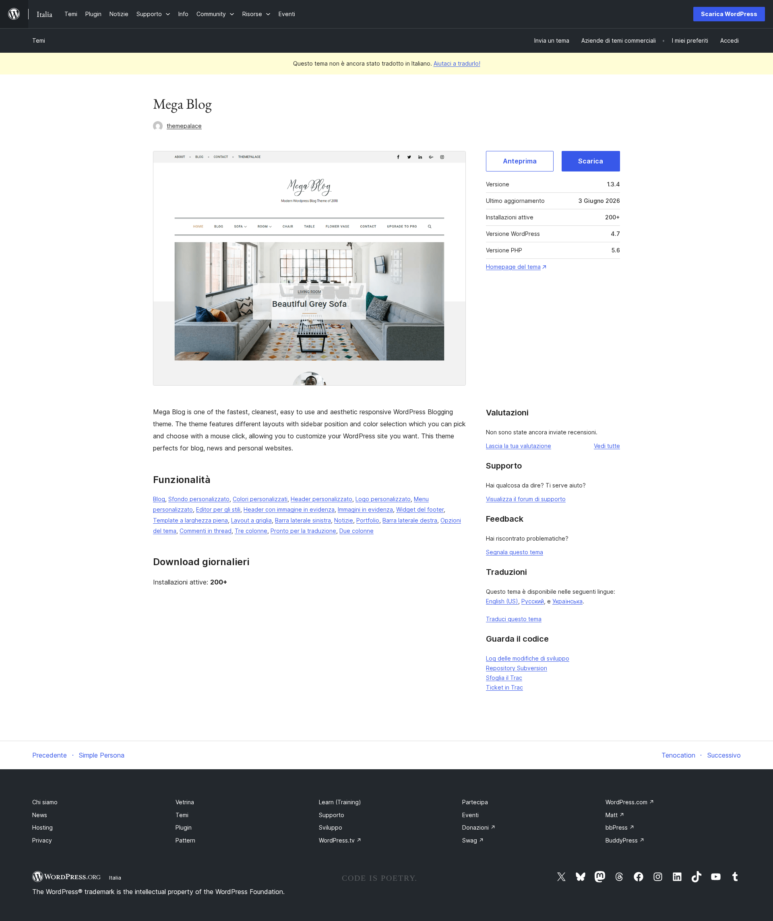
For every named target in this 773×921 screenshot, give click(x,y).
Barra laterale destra (409, 520)
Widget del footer (420, 509)
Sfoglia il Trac (504, 677)
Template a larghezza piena (190, 520)
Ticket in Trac (504, 687)
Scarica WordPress (729, 13)
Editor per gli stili (218, 509)
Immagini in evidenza (365, 509)
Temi (38, 40)
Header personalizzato (321, 499)
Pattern (185, 840)
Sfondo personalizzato (198, 499)
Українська (567, 601)
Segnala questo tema (514, 552)
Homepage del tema (513, 266)
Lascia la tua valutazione (518, 445)
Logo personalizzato (383, 499)
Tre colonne (251, 530)
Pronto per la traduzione (303, 530)
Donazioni (479, 827)
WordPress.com (630, 802)
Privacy (42, 840)
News (39, 815)
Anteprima (520, 161)
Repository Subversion (516, 668)
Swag (473, 840)
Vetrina (185, 802)
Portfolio (367, 520)
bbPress (620, 827)
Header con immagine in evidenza (289, 509)
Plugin (184, 827)
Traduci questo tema (514, 618)
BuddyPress (625, 840)
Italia (115, 877)
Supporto (331, 815)
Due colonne (356, 530)
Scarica (590, 161)
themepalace (184, 125)
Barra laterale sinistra (303, 520)
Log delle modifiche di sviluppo (527, 658)
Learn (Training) (340, 802)
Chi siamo (45, 802)
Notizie (343, 520)
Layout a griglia (251, 520)
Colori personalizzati (260, 499)
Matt (615, 815)
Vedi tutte (607, 445)
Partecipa (475, 802)
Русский (532, 601)
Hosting (42, 827)
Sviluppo (330, 827)
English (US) (502, 601)
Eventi (470, 815)
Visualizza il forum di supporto (526, 499)
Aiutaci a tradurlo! (457, 63)
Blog (159, 499)
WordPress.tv (340, 840)
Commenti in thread (205, 530)
